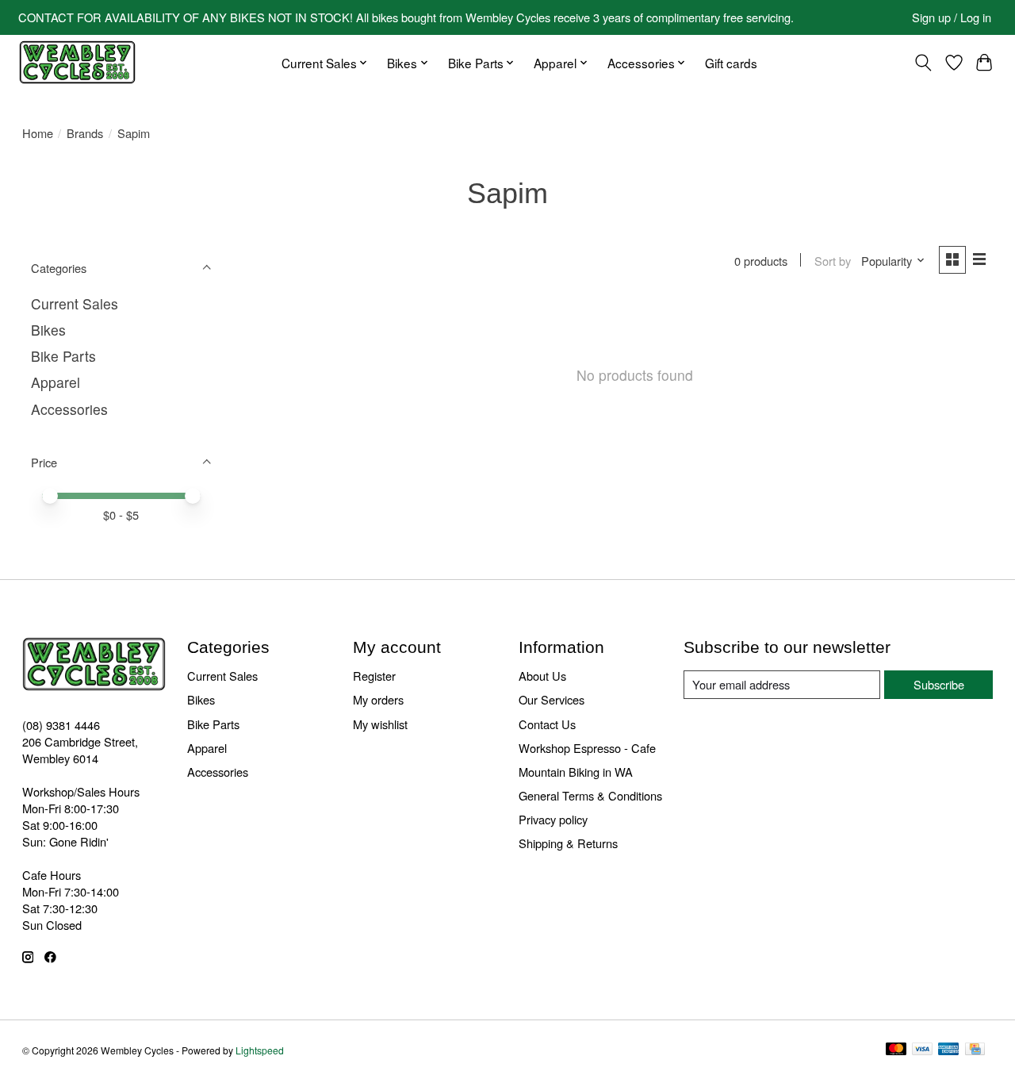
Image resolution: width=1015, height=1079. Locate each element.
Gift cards (731, 62)
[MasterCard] (896, 1050)
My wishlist (380, 724)
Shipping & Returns (568, 843)
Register (374, 675)
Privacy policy (553, 819)
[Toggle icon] (922, 62)
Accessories (69, 409)
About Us (542, 675)
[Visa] (922, 1050)
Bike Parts (63, 356)
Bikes (48, 330)
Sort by (832, 260)
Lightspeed (260, 1050)
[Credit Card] (975, 1050)
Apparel (55, 382)
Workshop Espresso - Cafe (587, 747)
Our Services (551, 699)
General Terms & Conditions (590, 795)
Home (37, 133)
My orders (378, 699)
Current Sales (74, 303)
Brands (85, 133)
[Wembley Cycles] (77, 62)
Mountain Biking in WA (576, 771)
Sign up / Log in (951, 17)
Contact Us (547, 724)
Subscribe (939, 684)
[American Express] (948, 1050)
